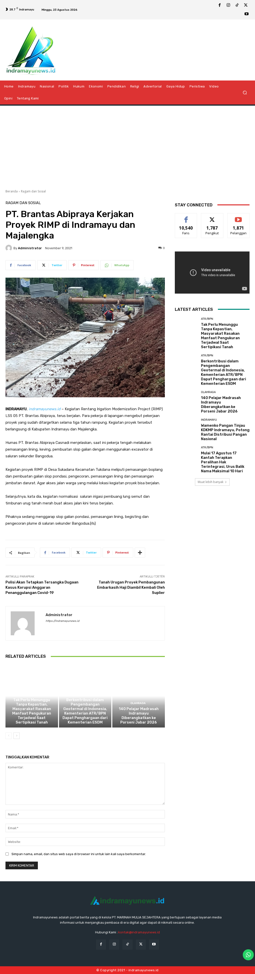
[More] (140, 553)
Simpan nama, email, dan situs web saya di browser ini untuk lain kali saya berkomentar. (78, 854)
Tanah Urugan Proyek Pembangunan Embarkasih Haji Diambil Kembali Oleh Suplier (131, 587)
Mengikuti (212, 217)
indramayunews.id (45, 409)
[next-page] (16, 735)
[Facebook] (220, 5)
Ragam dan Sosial (33, 191)
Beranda (11, 191)
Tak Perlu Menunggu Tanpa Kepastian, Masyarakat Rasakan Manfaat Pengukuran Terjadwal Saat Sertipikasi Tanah (31, 711)
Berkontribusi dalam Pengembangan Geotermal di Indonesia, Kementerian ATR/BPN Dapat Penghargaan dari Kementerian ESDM (85, 711)
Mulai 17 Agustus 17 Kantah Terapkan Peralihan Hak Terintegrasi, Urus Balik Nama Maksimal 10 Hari (222, 462)
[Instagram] (228, 5)
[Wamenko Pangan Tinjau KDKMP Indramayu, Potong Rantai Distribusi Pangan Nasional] (186, 429)
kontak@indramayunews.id (139, 932)
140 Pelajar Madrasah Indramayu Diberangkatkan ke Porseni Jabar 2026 (139, 716)
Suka (186, 217)
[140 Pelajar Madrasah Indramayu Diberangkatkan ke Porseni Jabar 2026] (138, 696)
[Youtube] (247, 14)
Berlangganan (240, 217)
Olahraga (138, 703)
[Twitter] (246, 5)
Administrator (30, 248)
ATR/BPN (31, 694)
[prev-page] (8, 735)
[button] (245, 92)
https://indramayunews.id (62, 621)
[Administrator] (9, 248)
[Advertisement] (127, 145)
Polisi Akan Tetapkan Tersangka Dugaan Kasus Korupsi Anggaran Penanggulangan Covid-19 (41, 587)
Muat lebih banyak (210, 482)
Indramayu (209, 419)
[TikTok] (237, 5)
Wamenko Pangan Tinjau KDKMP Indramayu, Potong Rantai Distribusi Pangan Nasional (225, 432)
